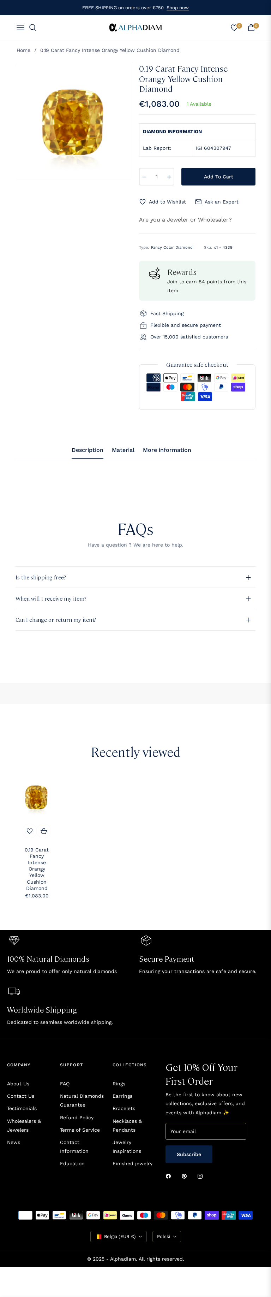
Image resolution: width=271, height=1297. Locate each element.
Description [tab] (87, 450)
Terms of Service (80, 1130)
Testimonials (22, 1108)
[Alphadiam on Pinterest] (186, 1176)
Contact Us (20, 1096)
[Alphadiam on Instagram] (201, 1176)
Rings (119, 1083)
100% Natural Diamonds (48, 958)
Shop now (178, 7)
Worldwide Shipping (42, 1009)
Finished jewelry (132, 1163)
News (13, 1142)
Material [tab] (123, 450)
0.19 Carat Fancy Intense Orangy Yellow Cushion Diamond (37, 869)
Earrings (122, 1096)
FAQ (65, 1083)
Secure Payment (166, 958)
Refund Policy (77, 1117)
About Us (18, 1083)
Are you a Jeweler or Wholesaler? (185, 219)
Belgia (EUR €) (120, 1236)
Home (23, 50)
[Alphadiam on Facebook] (170, 1176)
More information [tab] (167, 450)
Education (72, 1163)
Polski (163, 1236)
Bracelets (124, 1108)
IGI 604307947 (213, 148)
